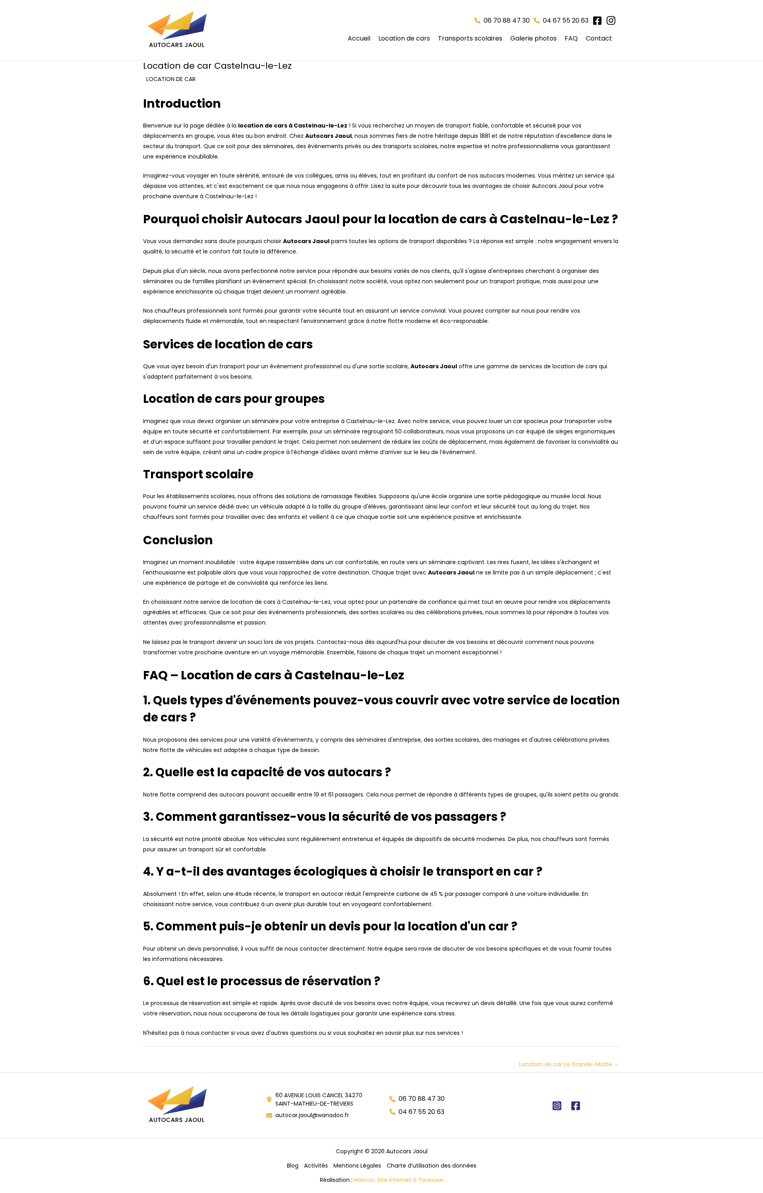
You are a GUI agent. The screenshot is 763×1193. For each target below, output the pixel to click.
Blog (292, 1166)
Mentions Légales (357, 1166)
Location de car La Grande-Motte (569, 1064)
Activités (316, 1166)
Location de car (171, 79)
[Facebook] (576, 1106)
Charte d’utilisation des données (431, 1166)
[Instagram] (557, 1106)
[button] (502, 20)
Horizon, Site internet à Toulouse (398, 1180)
